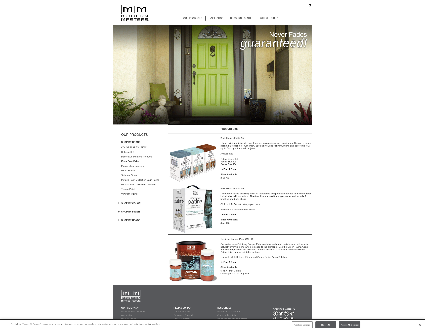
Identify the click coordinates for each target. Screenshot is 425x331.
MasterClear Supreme (132, 166)
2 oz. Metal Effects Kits (232, 138)
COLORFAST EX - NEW (133, 147)
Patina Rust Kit (228, 164)
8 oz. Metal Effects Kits (232, 188)
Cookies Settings (302, 325)
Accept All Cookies (350, 325)
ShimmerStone (129, 175)
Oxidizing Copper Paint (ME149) (237, 239)
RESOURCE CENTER (241, 18)
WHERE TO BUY (269, 18)
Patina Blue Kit (228, 161)
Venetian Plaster (129, 193)
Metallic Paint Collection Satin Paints (140, 180)
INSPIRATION (216, 18)
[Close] (419, 325)
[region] (212, 325)
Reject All (325, 325)
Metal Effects (128, 170)
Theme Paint (128, 189)
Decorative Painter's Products (136, 156)
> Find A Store (228, 169)
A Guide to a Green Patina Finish (237, 209)
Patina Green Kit (229, 159)
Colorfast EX (127, 152)
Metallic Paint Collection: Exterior (138, 184)
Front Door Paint (130, 161)
